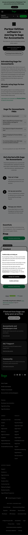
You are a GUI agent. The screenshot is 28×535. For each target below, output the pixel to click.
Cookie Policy (5, 271)
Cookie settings (14, 280)
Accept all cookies (14, 276)
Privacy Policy (15, 271)
